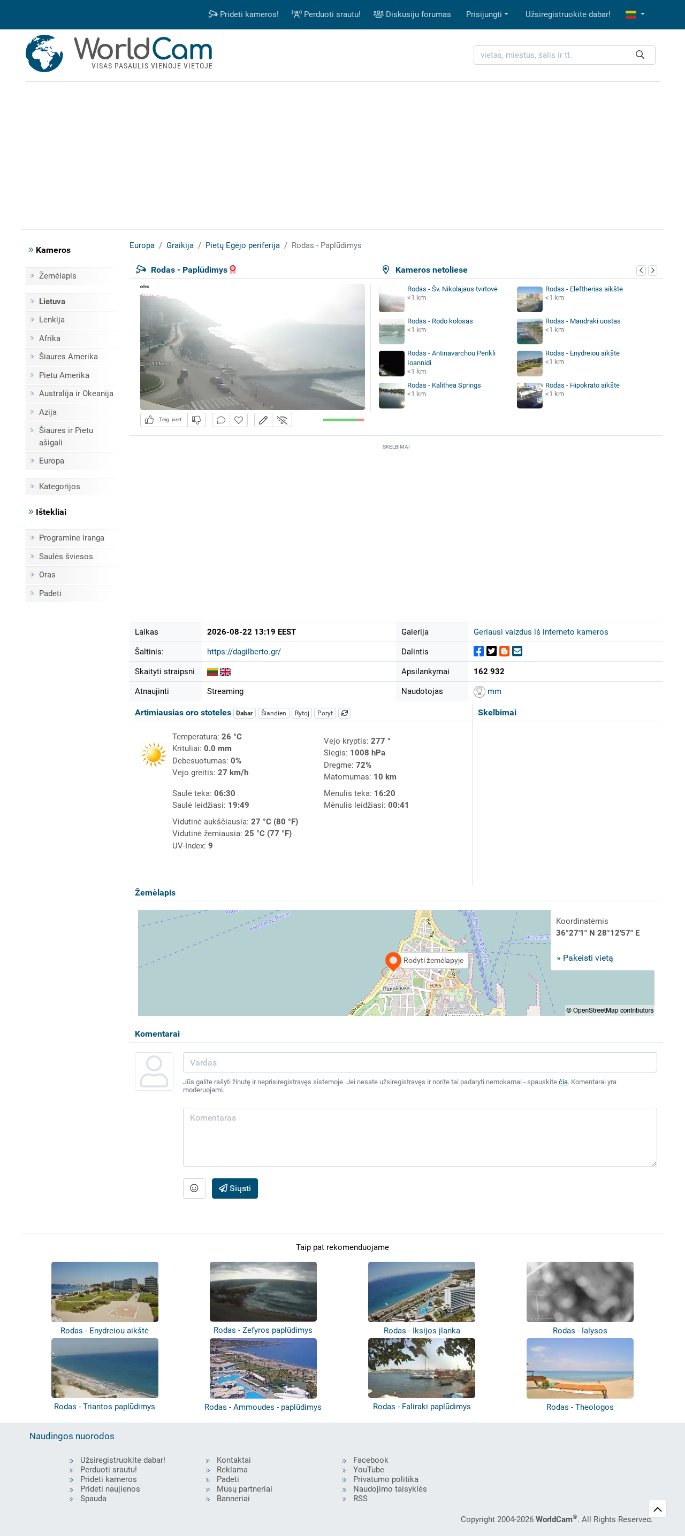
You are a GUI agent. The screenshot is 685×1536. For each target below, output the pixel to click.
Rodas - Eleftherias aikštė (584, 289)
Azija (48, 412)
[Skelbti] (479, 651)
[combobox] (565, 55)
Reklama (232, 1470)
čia (563, 1082)
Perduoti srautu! (331, 14)
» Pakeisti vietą (585, 958)
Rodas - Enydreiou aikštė (582, 353)
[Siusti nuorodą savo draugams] (517, 651)
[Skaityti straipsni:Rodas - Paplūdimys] (212, 671)
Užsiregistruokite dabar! (568, 14)
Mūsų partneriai (244, 1489)
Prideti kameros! (248, 14)
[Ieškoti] (640, 55)
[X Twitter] (491, 651)
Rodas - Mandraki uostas (583, 321)
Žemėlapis (58, 276)
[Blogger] (504, 651)
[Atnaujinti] (344, 713)
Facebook (371, 1460)
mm (493, 691)
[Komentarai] (221, 420)
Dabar (244, 713)
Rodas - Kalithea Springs (444, 385)
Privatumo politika (385, 1479)
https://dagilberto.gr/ (244, 652)
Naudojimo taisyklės (390, 1489)
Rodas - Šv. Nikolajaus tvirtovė (452, 289)
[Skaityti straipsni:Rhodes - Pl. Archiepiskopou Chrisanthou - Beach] (225, 671)
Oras (47, 575)
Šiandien (273, 713)
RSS (360, 1498)
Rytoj (302, 713)
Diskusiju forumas (417, 14)
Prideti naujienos (110, 1489)
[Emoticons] (194, 1188)
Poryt (325, 713)
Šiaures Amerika (68, 356)
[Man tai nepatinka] (196, 420)
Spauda (93, 1498)
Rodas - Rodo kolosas (440, 321)
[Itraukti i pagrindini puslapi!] (239, 420)
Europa (51, 461)
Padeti (50, 593)
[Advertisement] (342, 154)
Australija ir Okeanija (76, 393)
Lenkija (52, 320)
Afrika (49, 338)
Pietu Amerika (64, 375)
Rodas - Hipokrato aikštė (582, 385)
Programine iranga (71, 538)
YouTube (368, 1470)
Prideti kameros (108, 1479)
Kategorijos (59, 486)
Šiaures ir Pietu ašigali (66, 436)
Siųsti (239, 1188)
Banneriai (233, 1498)
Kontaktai (234, 1460)
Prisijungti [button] (484, 14)
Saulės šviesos (66, 556)
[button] (635, 14)
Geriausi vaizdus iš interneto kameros (541, 632)
